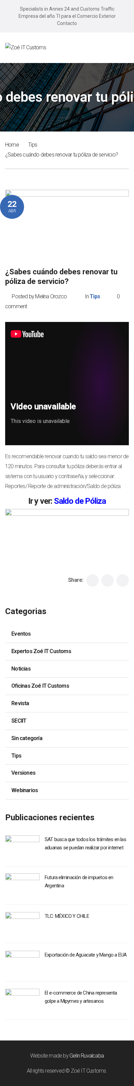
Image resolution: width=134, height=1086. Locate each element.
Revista (20, 703)
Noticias (21, 668)
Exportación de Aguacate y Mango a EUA (85, 955)
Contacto (67, 23)
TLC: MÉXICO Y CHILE (67, 916)
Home (12, 144)
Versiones (23, 773)
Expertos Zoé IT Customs (41, 651)
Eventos (21, 634)
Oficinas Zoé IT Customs (40, 686)
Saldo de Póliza (80, 501)
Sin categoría (26, 738)
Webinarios (24, 790)
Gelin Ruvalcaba (86, 1055)
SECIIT (18, 720)
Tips (32, 144)
